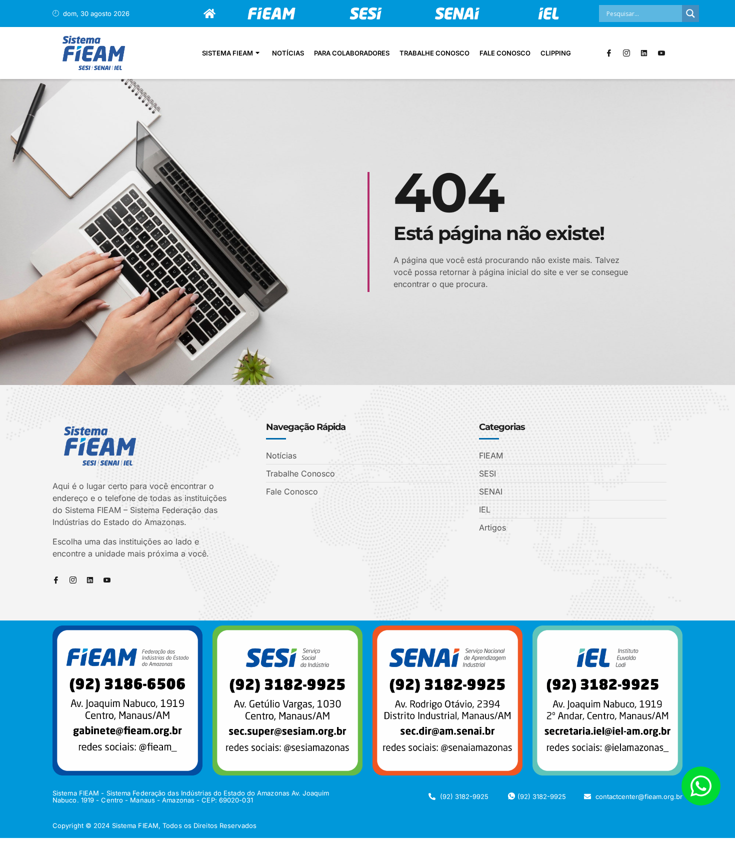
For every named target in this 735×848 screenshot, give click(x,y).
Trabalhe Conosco (435, 53)
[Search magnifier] (690, 13)
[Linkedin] (644, 53)
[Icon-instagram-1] (627, 53)
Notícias (288, 53)
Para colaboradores (352, 53)
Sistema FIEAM (227, 53)
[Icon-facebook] (609, 53)
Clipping (555, 53)
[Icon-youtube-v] (661, 53)
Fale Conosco (505, 53)
